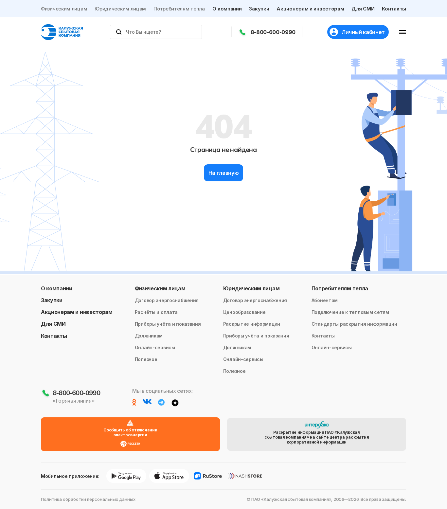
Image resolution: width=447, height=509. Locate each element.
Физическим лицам (64, 9)
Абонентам (325, 300)
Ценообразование (244, 312)
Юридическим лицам (120, 9)
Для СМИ (362, 9)
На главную (223, 173)
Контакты (394, 9)
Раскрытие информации (251, 324)
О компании (226, 9)
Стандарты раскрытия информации (354, 324)
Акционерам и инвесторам (310, 9)
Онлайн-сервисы (155, 347)
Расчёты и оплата (156, 312)
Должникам (149, 335)
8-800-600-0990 (273, 32)
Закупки (259, 9)
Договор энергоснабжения (167, 300)
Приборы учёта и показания (168, 324)
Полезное (146, 359)
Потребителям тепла (179, 9)
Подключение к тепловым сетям (350, 312)
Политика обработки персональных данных (88, 499)
